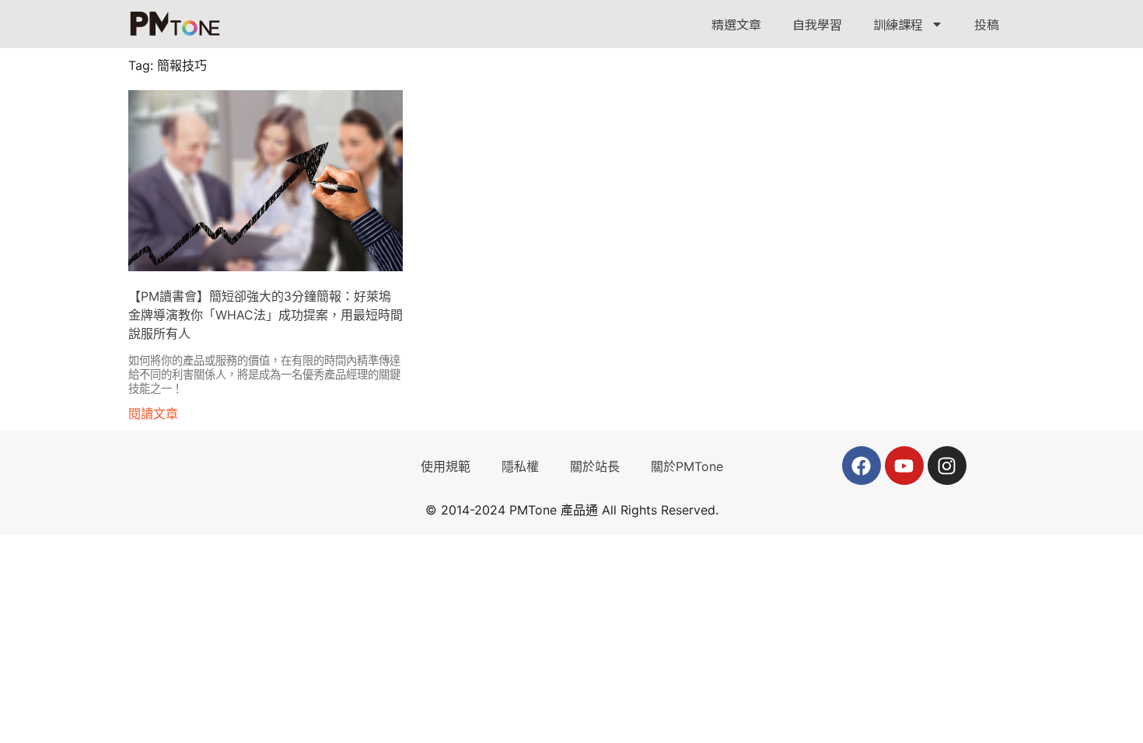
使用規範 (445, 466)
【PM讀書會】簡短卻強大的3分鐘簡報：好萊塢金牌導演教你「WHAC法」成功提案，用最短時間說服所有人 (265, 314)
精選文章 (736, 24)
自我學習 (817, 24)
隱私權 (520, 466)
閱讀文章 (153, 413)
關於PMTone (687, 466)
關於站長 (595, 466)
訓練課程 (898, 24)
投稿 (986, 24)
